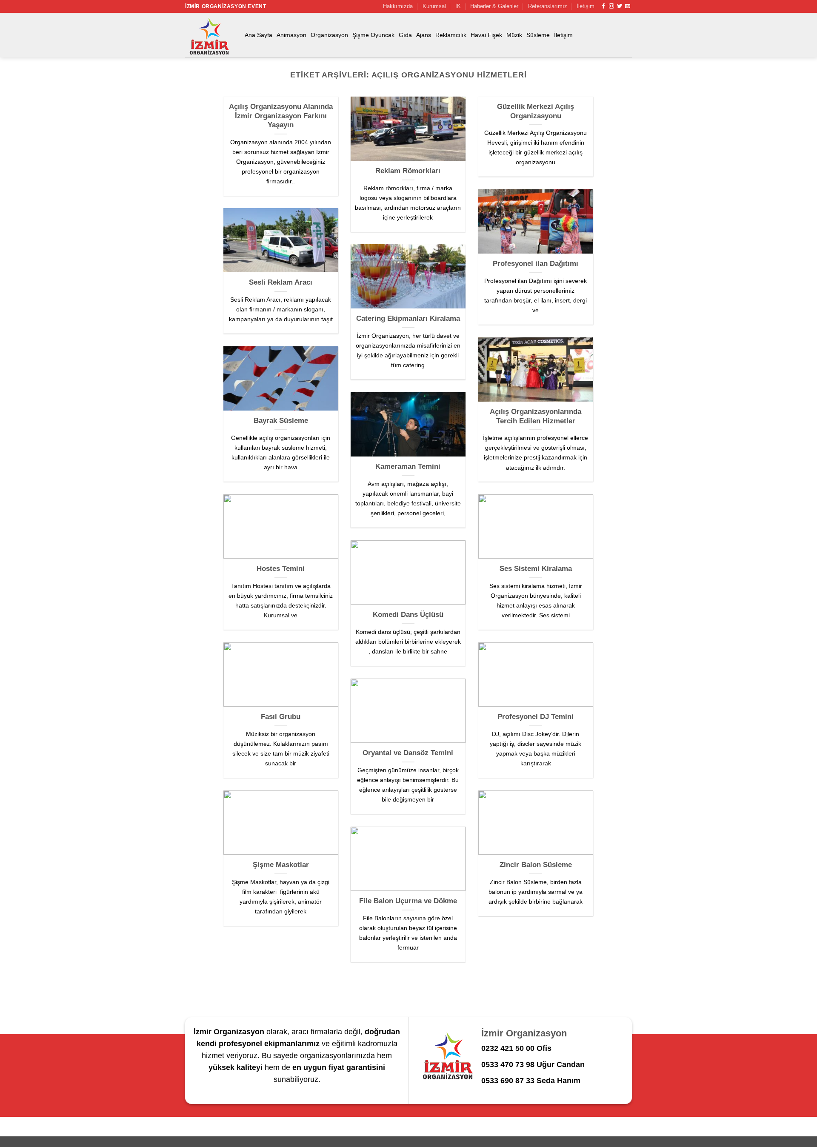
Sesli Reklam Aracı (280, 282)
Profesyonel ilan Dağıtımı (535, 264)
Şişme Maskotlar (281, 865)
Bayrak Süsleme (281, 421)
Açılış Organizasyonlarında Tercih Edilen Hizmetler (535, 416)
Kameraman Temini (407, 466)
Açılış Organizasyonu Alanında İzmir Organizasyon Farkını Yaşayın (281, 116)
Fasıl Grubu (280, 717)
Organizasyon (329, 34)
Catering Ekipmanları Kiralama (408, 318)
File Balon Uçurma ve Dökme (408, 901)
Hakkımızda (398, 6)
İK (458, 6)
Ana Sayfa (258, 34)
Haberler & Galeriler (494, 6)
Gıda (405, 34)
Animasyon (291, 34)
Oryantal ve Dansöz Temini (408, 753)
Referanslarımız (547, 6)
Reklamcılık (450, 34)
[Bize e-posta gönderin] (627, 6)
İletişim (585, 6)
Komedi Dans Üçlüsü (408, 615)
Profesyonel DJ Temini (535, 717)
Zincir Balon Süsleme (536, 865)
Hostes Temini (281, 569)
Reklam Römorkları (407, 171)
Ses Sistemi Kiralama (536, 569)
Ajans (423, 34)
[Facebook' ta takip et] (603, 6)
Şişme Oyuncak (373, 34)
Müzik (514, 34)
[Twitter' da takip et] (619, 6)
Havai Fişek (486, 34)
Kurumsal (434, 6)
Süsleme (538, 34)
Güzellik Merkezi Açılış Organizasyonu (535, 111)
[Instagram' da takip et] (611, 6)
